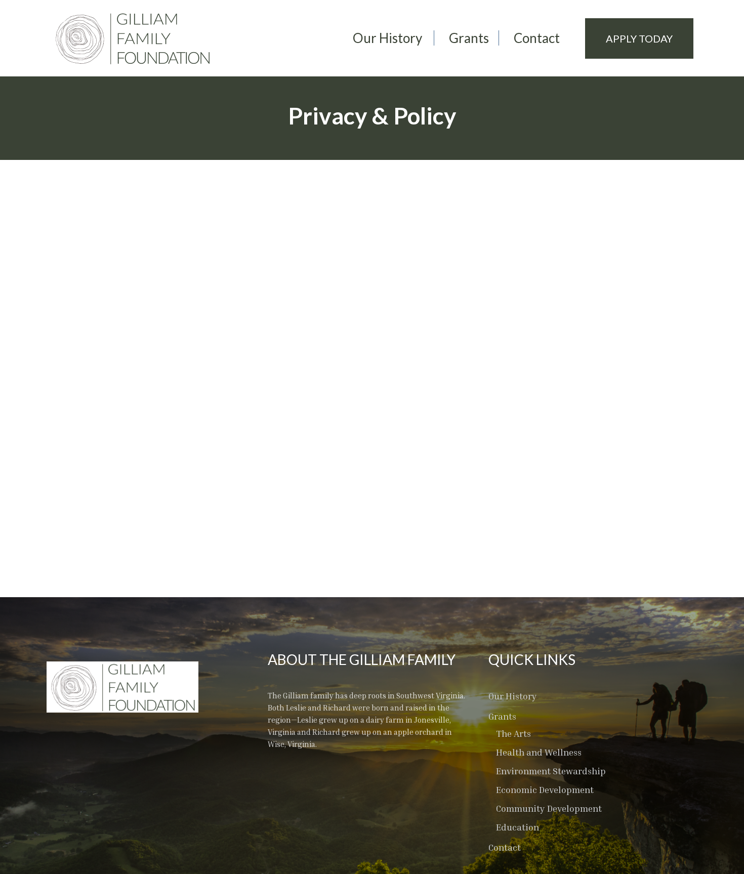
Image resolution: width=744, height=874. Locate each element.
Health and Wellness (539, 752)
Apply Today (639, 38)
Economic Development (545, 789)
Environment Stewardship (551, 770)
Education (517, 827)
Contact (537, 38)
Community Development (549, 808)
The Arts (513, 733)
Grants (469, 38)
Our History (387, 38)
